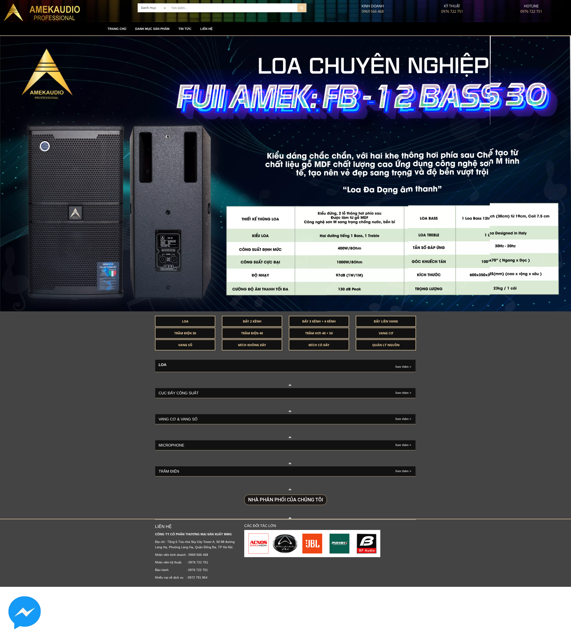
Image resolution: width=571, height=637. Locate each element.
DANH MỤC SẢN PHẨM (152, 29)
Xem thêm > (403, 366)
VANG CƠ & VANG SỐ (178, 419)
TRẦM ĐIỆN (169, 471)
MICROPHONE (172, 445)
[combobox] (153, 7)
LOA (162, 364)
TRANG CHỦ (117, 29)
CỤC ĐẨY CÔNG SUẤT (179, 393)
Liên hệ (206, 29)
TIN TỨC (184, 29)
